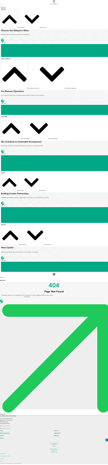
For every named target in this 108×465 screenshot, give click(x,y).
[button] (54, 274)
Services (3, 111)
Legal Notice (2, 453)
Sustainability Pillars (6, 159)
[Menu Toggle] (1, 6)
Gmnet (1, 461)
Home (1, 430)
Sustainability (57, 433)
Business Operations (4, 433)
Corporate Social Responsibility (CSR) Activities (13, 164)
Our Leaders (4, 47)
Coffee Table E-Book (6, 53)
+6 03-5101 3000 (5, 426)
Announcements (5, 213)
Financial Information (6, 216)
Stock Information (5, 211)
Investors (2, 435)
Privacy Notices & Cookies (5, 456)
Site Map (2, 458)
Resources (3, 271)
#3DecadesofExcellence (7, 50)
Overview (3, 45)
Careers (3, 56)
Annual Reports (5, 219)
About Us (56, 430)
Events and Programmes (7, 265)
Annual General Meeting (7, 222)
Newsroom (56, 435)
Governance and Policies (7, 167)
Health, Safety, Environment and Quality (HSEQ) (13, 162)
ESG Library (4, 170)
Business (3, 108)
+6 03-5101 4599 (6, 428)
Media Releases (5, 268)
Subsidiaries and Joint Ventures (9, 114)
